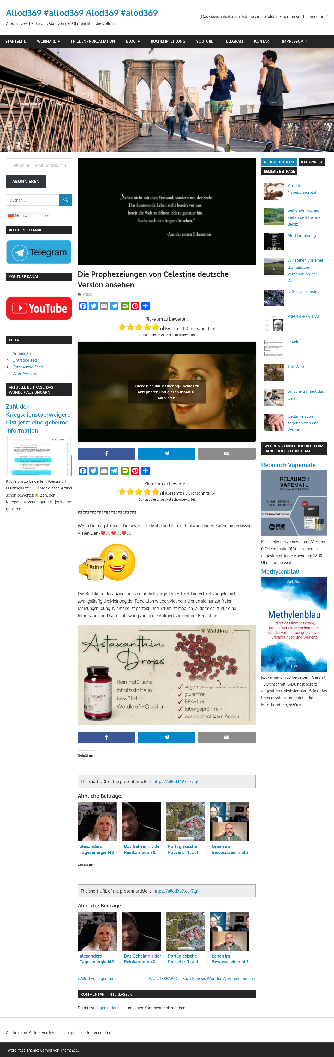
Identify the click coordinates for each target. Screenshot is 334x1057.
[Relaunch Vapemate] (294, 535)
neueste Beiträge (279, 162)
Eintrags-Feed (25, 360)
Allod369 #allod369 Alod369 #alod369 (82, 12)
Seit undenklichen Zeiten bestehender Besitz (305, 217)
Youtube (204, 41)
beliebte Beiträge (279, 171)
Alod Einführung (302, 235)
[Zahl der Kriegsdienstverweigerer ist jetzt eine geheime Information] (39, 474)
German (22, 215)
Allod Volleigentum (97, 978)
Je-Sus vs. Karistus (303, 291)
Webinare (46, 41)
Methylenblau (280, 571)
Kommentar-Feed (28, 366)
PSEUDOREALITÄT (304, 316)
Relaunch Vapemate (288, 464)
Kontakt (262, 41)
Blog (131, 41)
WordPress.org (26, 373)
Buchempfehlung (168, 41)
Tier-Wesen (298, 366)
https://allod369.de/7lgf (175, 781)
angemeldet (105, 1007)
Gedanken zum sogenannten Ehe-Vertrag (304, 423)
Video (87, 294)
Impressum (293, 41)
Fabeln (294, 341)
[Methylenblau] (294, 670)
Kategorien (311, 162)
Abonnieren (25, 181)
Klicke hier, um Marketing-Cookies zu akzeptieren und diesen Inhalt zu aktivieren (166, 391)
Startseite (15, 41)
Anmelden (22, 353)
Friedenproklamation (93, 41)
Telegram (233, 41)
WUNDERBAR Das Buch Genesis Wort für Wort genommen (201, 978)
